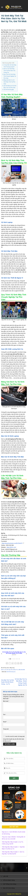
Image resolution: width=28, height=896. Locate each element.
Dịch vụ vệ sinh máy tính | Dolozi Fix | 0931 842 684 (13, 669)
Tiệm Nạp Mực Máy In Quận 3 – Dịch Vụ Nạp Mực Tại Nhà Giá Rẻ (13, 853)
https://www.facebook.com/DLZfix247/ (12, 543)
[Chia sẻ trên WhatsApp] (7, 663)
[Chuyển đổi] (1, 876)
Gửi (14, 778)
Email (5, 721)
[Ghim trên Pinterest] (18, 663)
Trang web (6, 729)
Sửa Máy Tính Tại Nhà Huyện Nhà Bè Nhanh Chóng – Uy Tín (7, 682)
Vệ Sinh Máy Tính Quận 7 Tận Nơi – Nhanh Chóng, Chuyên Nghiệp (14, 652)
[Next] (26, 653)
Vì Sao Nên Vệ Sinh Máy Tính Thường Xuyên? (10, 65)
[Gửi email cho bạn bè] (15, 663)
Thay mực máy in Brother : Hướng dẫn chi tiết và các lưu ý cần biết (13, 838)
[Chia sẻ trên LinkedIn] (21, 663)
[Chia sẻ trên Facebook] (9, 663)
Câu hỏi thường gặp (9, 89)
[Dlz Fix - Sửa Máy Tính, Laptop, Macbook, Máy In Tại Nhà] (14, 7)
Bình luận (6, 701)
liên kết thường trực (11, 671)
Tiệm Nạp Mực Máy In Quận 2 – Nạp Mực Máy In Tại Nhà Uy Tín (13, 848)
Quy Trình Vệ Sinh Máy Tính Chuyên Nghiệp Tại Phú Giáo (10, 76)
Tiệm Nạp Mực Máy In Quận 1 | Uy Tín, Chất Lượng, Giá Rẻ (12, 843)
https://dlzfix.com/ (11, 547)
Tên (4, 714)
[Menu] (2, 7)
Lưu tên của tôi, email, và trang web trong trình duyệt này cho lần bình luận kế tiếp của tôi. (14, 739)
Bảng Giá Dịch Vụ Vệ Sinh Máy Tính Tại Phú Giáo (9, 81)
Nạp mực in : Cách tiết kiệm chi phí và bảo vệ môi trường (13, 833)
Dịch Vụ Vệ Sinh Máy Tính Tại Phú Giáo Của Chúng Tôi (9, 70)
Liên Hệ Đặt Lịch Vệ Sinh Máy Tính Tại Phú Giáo (10, 86)
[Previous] (1, 653)
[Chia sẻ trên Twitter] (12, 663)
